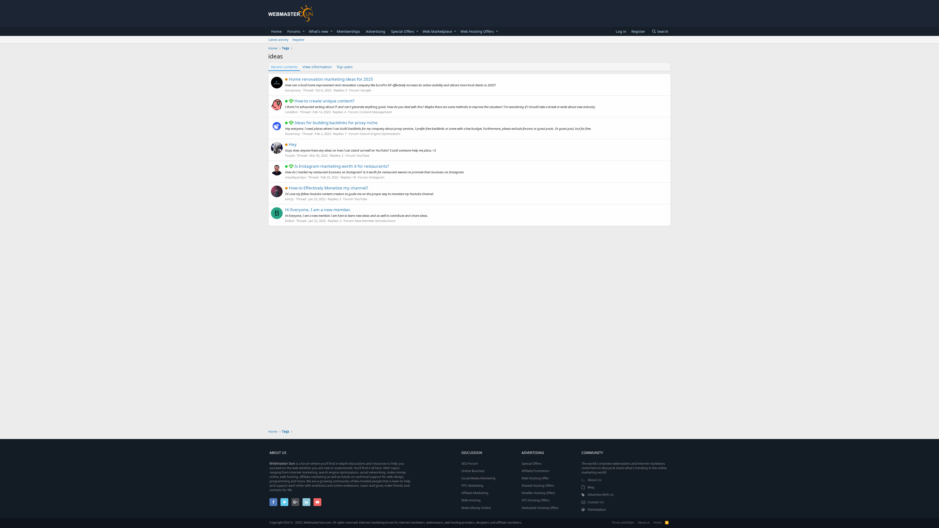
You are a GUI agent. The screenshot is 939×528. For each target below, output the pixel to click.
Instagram (376, 177)
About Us (594, 480)
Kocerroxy (292, 134)
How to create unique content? (324, 101)
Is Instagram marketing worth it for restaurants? (341, 166)
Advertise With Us (601, 494)
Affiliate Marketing (474, 493)
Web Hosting (471, 500)
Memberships (348, 31)
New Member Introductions (375, 221)
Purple (290, 155)
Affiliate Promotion (535, 471)
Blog (591, 487)
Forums (293, 31)
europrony (293, 90)
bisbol (289, 221)
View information (317, 66)
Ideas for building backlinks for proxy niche (336, 122)
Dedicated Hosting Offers (540, 508)
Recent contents (284, 66)
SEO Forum (469, 463)
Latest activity (278, 39)
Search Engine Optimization (380, 134)
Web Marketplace (437, 31)
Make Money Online (476, 508)
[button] (303, 31)
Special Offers (402, 31)
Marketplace (597, 509)
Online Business (472, 471)
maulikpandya (295, 177)
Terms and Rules (623, 522)
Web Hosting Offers (477, 31)
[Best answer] (291, 101)
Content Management (375, 112)
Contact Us (596, 502)
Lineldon (291, 112)
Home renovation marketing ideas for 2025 (331, 79)
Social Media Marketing (478, 478)
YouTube (363, 155)
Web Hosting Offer (535, 478)
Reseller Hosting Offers (538, 493)
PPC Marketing (472, 485)
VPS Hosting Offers (535, 500)
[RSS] (667, 522)
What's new (318, 31)
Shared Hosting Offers (538, 485)
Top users (344, 66)
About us (644, 522)
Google (365, 90)
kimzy (289, 199)
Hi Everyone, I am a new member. (318, 209)
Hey (293, 144)
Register (298, 39)
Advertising (375, 31)
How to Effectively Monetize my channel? (328, 188)
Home (276, 31)
